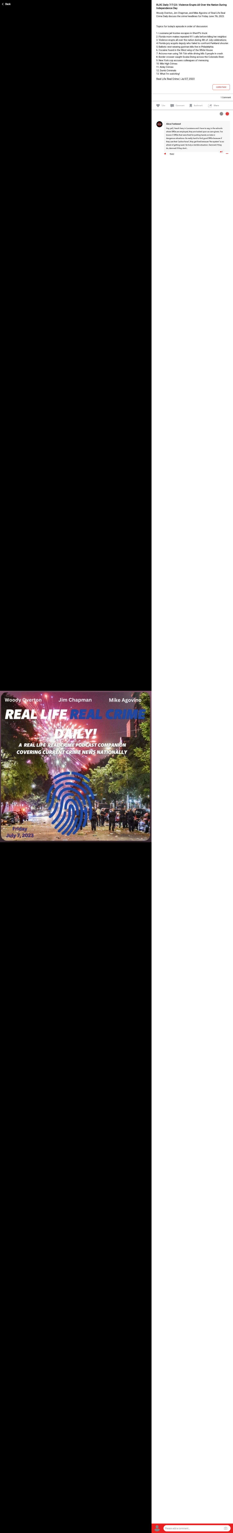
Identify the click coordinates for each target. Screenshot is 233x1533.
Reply (172, 154)
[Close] (6, 3)
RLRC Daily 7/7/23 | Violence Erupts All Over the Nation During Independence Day (191, 6)
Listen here (221, 87)
